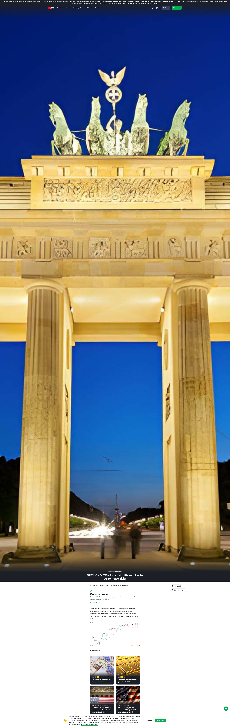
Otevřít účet (176, 8)
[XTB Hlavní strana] (51, 8)
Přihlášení (166, 8)
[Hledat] (152, 8)
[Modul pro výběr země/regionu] (157, 8)
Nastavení (149, 720)
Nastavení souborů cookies (89, 724)
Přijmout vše (160, 720)
